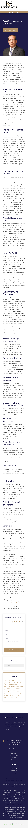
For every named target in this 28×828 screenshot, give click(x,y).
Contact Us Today (16, 603)
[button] (25, 5)
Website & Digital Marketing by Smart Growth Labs (14, 825)
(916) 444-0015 (16, 622)
